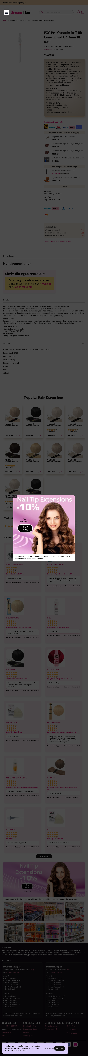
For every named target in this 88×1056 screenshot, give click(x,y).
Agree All (59, 1048)
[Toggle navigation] (6, 12)
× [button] (15, 496)
